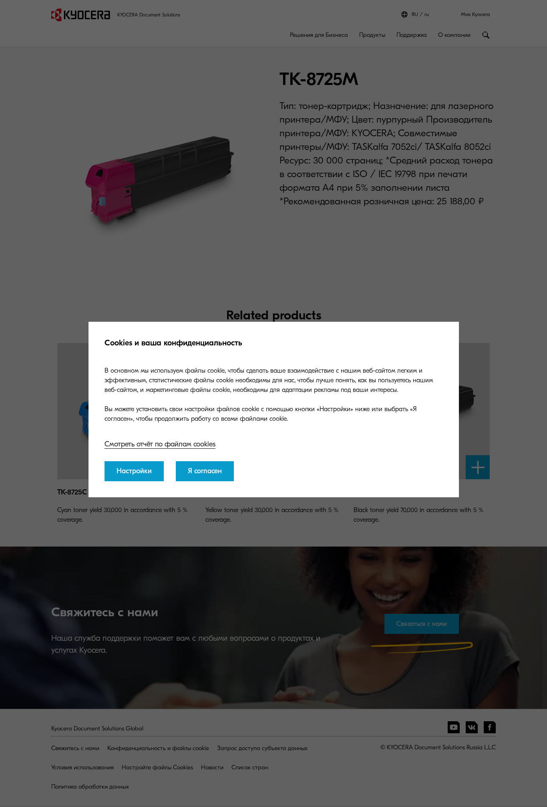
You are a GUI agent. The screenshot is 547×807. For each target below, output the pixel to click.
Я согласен (205, 471)
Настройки (134, 471)
